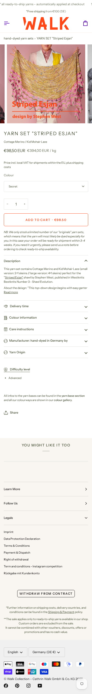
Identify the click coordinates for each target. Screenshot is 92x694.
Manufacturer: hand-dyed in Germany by (38, 340)
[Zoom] (16, 114)
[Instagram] (28, 686)
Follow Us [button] (10, 503)
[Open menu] (11, 23)
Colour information (23, 317)
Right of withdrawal (16, 559)
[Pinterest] (17, 686)
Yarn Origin (17, 352)
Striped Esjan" (14, 277)
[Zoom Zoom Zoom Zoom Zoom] (46, 83)
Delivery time (19, 306)
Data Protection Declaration (22, 539)
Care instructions (21, 329)
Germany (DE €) (44, 652)
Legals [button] (8, 518)
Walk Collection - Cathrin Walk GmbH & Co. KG (41, 679)
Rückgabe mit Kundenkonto (22, 573)
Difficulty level (19, 369)
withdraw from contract (46, 593)
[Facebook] (6, 686)
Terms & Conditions (17, 545)
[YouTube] (40, 686)
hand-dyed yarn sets (18, 38)
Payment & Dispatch (17, 552)
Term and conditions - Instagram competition (33, 566)
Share (14, 412)
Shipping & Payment (61, 612)
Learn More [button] (12, 489)
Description (12, 261)
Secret (13, 186)
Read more (11, 292)
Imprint (8, 532)
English (13, 652)
